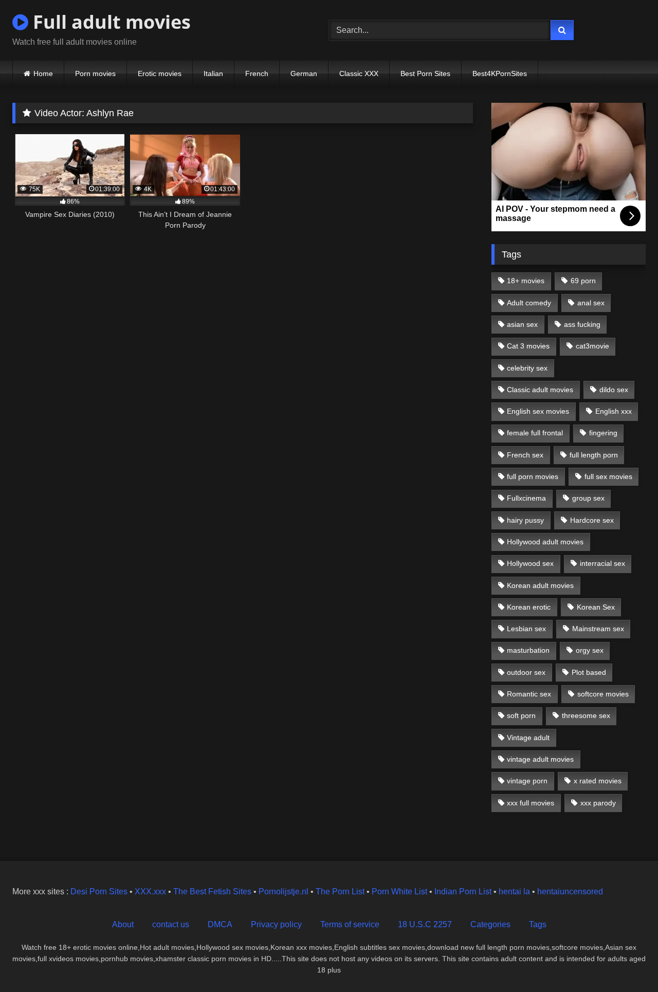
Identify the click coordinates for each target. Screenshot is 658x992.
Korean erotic (529, 607)
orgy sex (590, 650)
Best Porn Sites (425, 73)
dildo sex (613, 389)
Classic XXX (358, 73)
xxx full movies (530, 803)
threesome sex (586, 715)
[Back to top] (626, 961)
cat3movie (592, 346)
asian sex (522, 324)
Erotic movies (159, 73)
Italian (213, 73)
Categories (490, 924)
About (123, 924)
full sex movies (608, 476)
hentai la (514, 891)
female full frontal (535, 433)
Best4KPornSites (499, 73)
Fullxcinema (526, 498)
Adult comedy (529, 303)
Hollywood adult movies (545, 542)
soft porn (521, 715)
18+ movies (525, 281)
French (256, 73)
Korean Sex (596, 607)
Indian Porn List (462, 891)
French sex (525, 455)
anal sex (591, 303)
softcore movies (603, 694)
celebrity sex (527, 368)
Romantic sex (529, 694)
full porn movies (532, 476)
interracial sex (602, 563)
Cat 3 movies (528, 346)
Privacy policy (276, 924)
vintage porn (527, 781)
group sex (588, 498)
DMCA (220, 924)
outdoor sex (526, 672)
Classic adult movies (540, 389)
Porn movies (95, 73)
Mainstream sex (598, 628)
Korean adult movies (540, 585)
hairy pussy (525, 520)
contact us (170, 924)
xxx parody (598, 803)
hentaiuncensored (570, 891)
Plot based (589, 672)
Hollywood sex (530, 563)
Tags (537, 924)
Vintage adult (528, 737)
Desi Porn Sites (98, 891)
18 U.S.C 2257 (425, 924)
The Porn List (340, 891)
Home (43, 73)
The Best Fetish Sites (212, 891)
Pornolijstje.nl (283, 891)
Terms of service (349, 924)
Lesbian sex (526, 628)
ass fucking (582, 324)
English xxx (613, 411)
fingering (603, 433)
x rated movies (598, 781)
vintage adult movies (540, 759)
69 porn (583, 281)
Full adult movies (109, 21)
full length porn (594, 455)
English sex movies (538, 411)
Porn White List (399, 891)
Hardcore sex (592, 520)
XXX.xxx (150, 891)
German (303, 73)
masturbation (528, 650)
